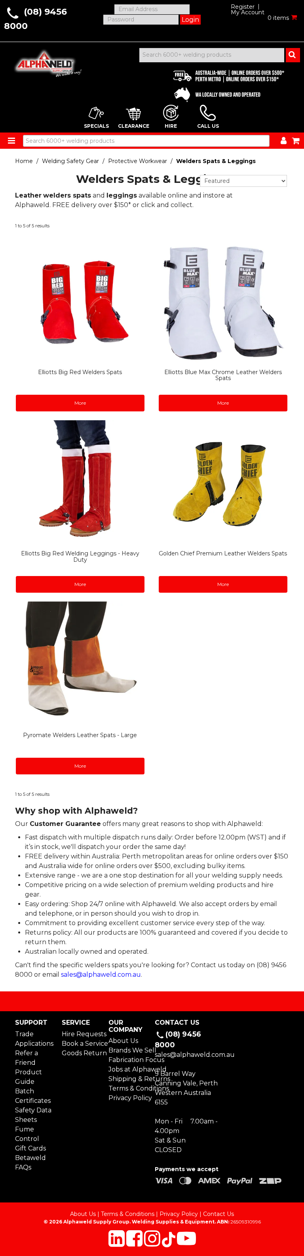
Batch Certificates (33, 1095)
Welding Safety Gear (70, 161)
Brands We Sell (128, 1050)
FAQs (23, 1167)
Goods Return (82, 1053)
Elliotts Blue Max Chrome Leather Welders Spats (223, 375)
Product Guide (28, 1076)
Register (243, 7)
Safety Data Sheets (33, 1114)
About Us (123, 1041)
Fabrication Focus (128, 1060)
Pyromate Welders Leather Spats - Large (80, 735)
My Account (247, 12)
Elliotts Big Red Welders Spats (80, 372)
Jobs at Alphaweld (128, 1069)
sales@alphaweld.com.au (101, 974)
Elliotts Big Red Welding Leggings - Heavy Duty (80, 556)
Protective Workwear (137, 161)
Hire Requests (82, 1034)
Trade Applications (34, 1038)
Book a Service (82, 1043)
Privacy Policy (128, 1098)
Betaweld (30, 1158)
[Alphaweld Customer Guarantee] (222, 84)
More (80, 403)
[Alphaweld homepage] (44, 61)
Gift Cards (30, 1148)
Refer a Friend (26, 1057)
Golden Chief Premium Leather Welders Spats (223, 553)
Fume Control (27, 1134)
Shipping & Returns (128, 1079)
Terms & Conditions (128, 1088)
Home (24, 161)
